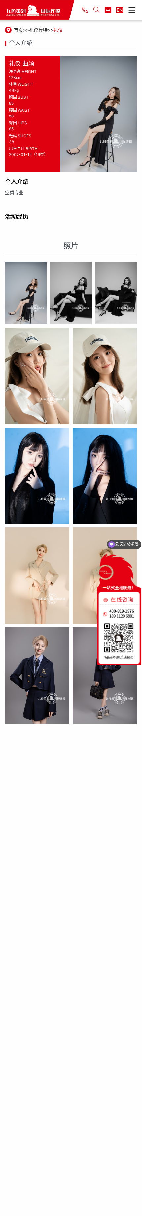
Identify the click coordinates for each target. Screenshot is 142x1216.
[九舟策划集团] (37, 10)
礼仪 (58, 30)
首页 (18, 30)
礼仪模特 (38, 30)
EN (120, 10)
